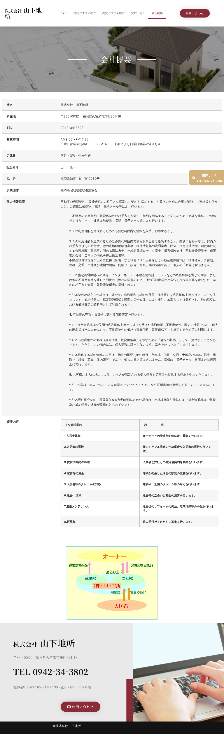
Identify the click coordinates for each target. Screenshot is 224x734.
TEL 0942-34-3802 (50, 672)
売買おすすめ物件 (113, 13)
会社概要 (157, 13)
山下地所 (23, 13)
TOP (64, 13)
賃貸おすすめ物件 (84, 13)
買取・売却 (138, 13)
